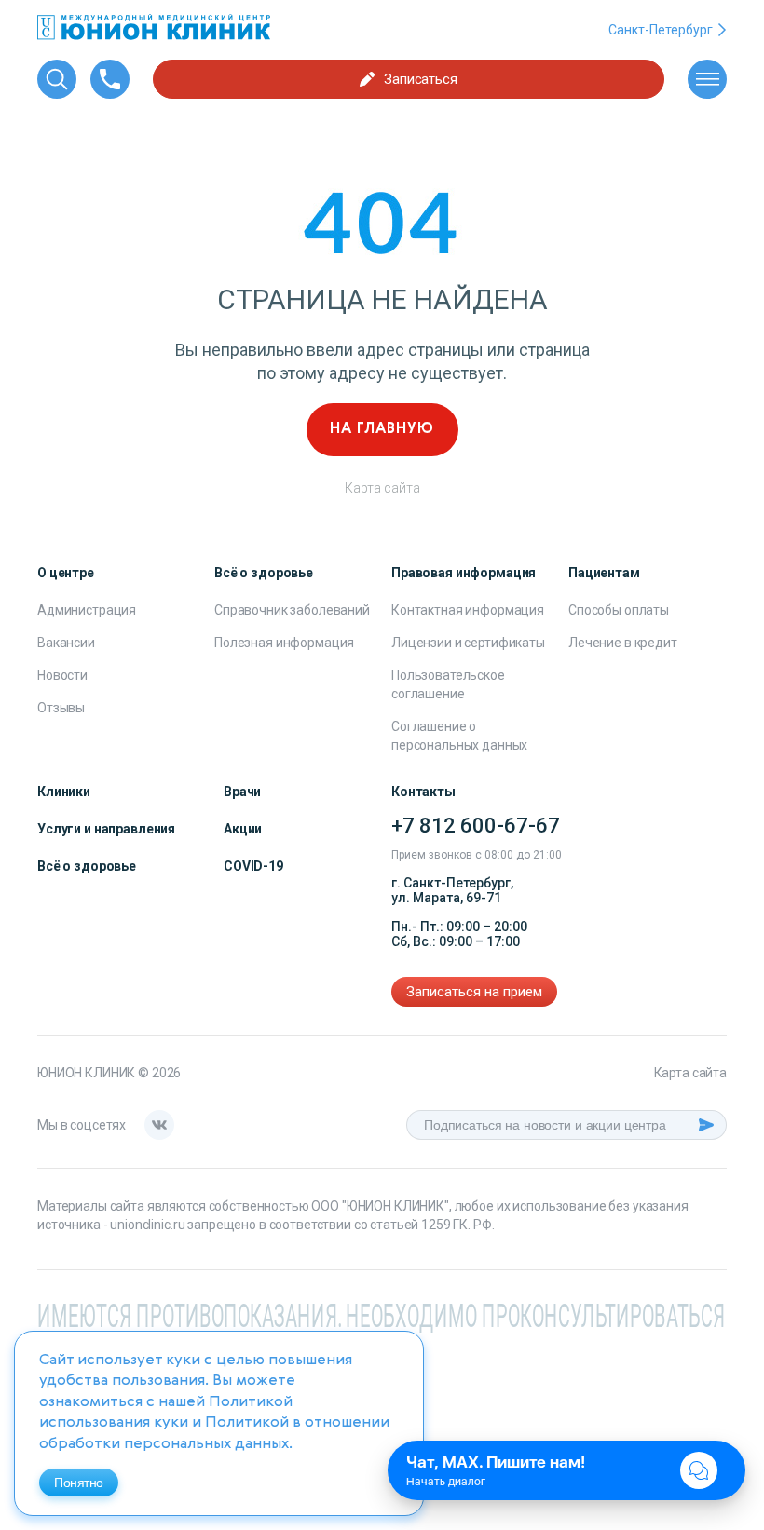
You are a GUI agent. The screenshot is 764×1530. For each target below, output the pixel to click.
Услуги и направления (106, 828)
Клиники (63, 791)
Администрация (86, 610)
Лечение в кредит (622, 642)
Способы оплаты (618, 610)
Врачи (242, 791)
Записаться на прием (474, 991)
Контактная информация (467, 610)
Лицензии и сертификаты (468, 642)
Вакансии (66, 642)
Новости (62, 675)
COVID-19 (253, 866)
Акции (243, 828)
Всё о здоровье (86, 866)
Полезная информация (284, 642)
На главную (382, 429)
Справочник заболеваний (292, 610)
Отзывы (61, 707)
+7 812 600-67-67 (475, 825)
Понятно (78, 1482)
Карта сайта (382, 488)
